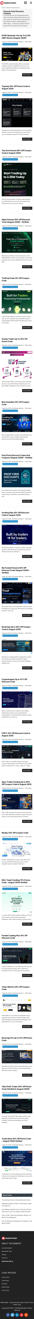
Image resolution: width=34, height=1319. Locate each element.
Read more (27, 75)
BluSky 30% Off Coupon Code (15, 833)
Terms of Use (5, 1290)
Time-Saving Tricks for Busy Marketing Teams (16, 1200)
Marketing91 (8, 2)
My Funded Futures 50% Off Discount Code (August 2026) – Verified (16, 570)
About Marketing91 (7, 1248)
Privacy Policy (5, 1277)
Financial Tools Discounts (10, 44)
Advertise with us (7, 1261)
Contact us (5, 1258)
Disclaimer (4, 1284)
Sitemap (4, 1254)
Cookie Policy (5, 1280)
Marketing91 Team (7, 1251)
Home (3, 7)
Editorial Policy (6, 1287)
